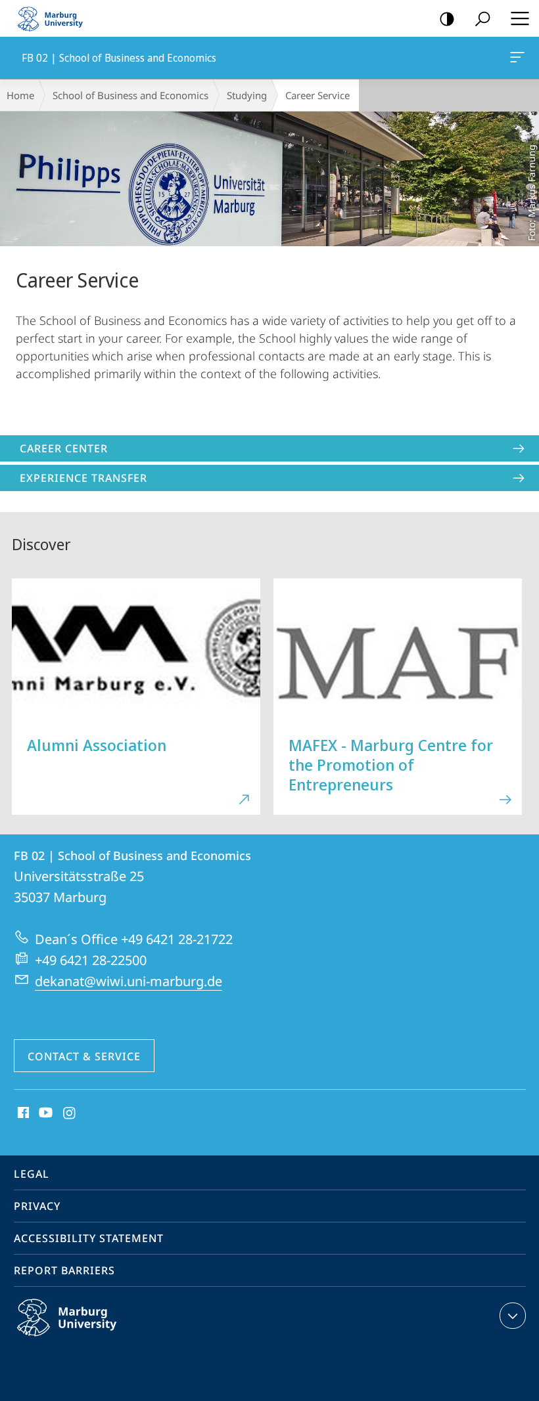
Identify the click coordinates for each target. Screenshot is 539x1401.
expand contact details (513, 1316)
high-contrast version (447, 18)
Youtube (44, 1113)
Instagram (70, 1113)
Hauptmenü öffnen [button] (519, 18)
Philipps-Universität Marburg (92, 1338)
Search (482, 18)
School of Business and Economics (130, 95)
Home (20, 95)
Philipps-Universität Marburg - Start (56, 18)
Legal (31, 1174)
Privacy (37, 1206)
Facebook (22, 1113)
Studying (247, 95)
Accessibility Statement (89, 1238)
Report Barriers (64, 1270)
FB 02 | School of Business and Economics (519, 58)
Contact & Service (84, 1056)
